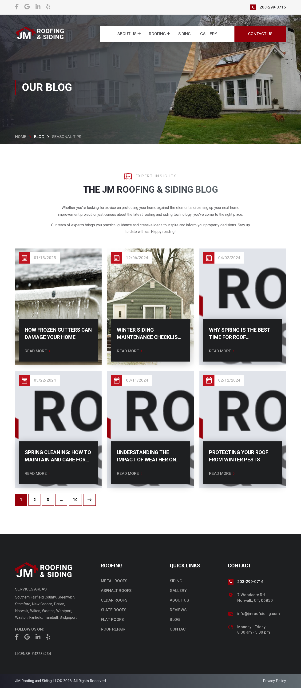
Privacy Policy (274, 681)
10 (75, 500)
